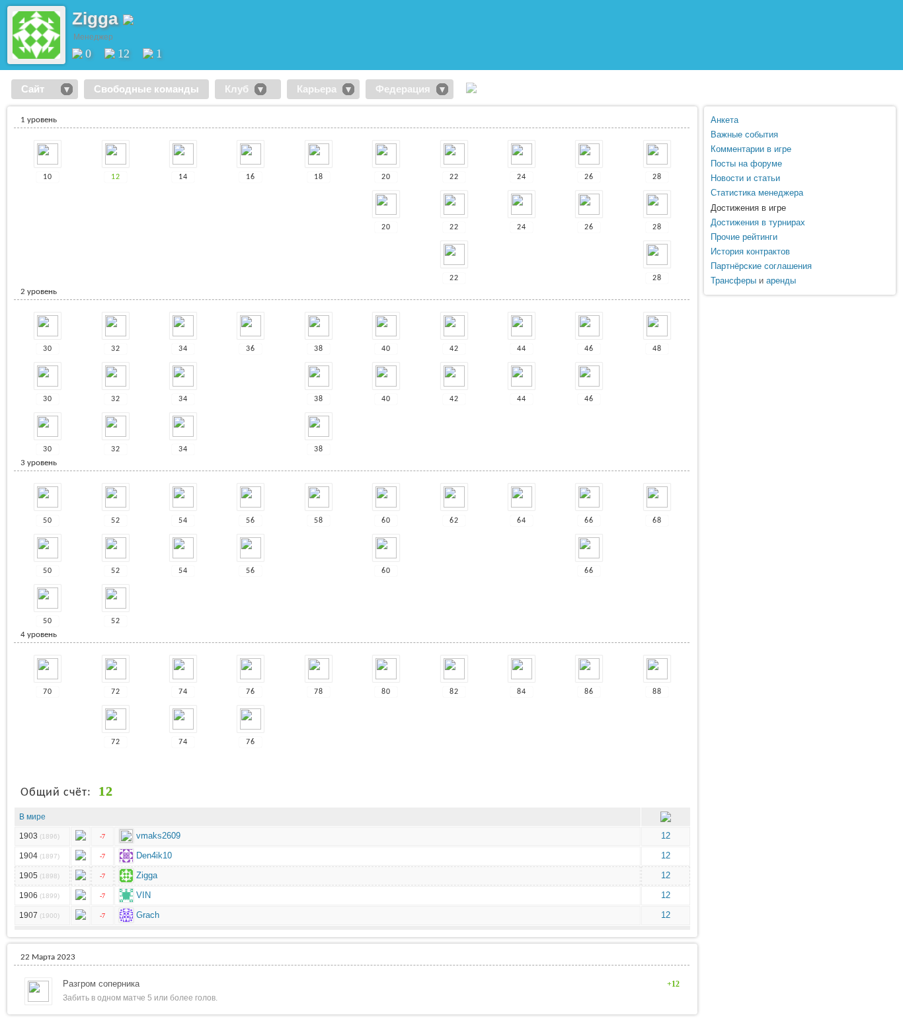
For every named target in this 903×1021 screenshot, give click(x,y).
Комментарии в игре (751, 149)
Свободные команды (146, 89)
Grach (147, 915)
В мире (32, 816)
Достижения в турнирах (758, 222)
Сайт (38, 89)
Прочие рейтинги (744, 237)
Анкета (724, 120)
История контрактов (750, 251)
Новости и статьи (745, 178)
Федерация (402, 89)
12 (124, 53)
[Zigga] (36, 56)
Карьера (316, 89)
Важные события (744, 134)
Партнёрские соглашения (761, 266)
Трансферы (733, 280)
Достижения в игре (748, 208)
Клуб (237, 89)
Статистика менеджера (757, 193)
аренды (781, 280)
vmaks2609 (158, 836)
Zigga (146, 875)
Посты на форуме (746, 164)
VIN (143, 895)
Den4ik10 (154, 855)
